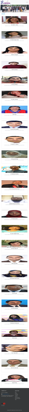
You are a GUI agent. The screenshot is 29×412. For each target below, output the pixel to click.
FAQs (15, 399)
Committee (16, 395)
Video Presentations (17, 397)
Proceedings (16, 394)
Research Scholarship (17, 398)
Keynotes (16, 393)
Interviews (16, 396)
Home (16, 392)
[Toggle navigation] (27, 2)
